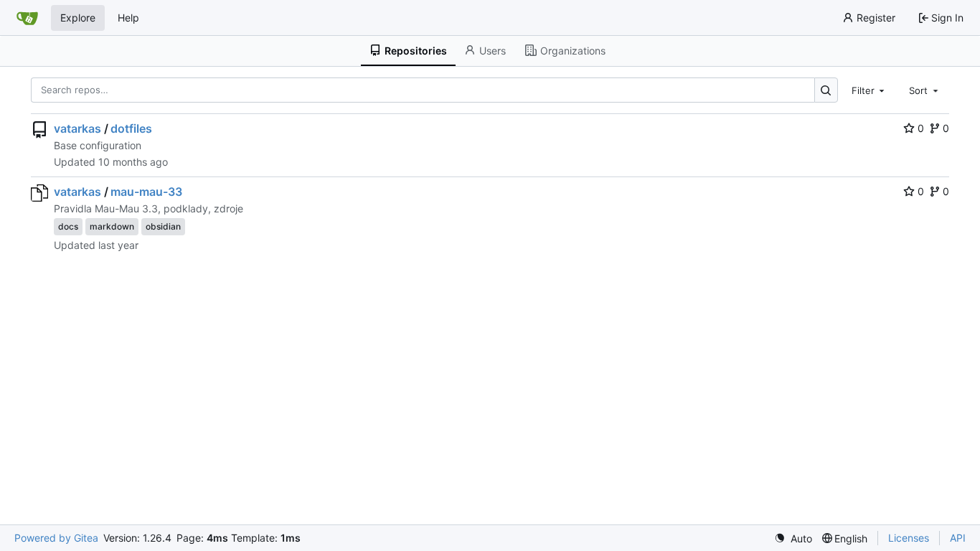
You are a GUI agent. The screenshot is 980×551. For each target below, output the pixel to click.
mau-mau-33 (146, 191)
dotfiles (131, 128)
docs (68, 226)
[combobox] (869, 90)
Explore (77, 17)
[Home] (27, 18)
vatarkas (77, 128)
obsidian (163, 226)
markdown (112, 226)
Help (128, 17)
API (958, 538)
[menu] (793, 538)
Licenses (908, 538)
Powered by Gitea (56, 538)
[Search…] (826, 90)
